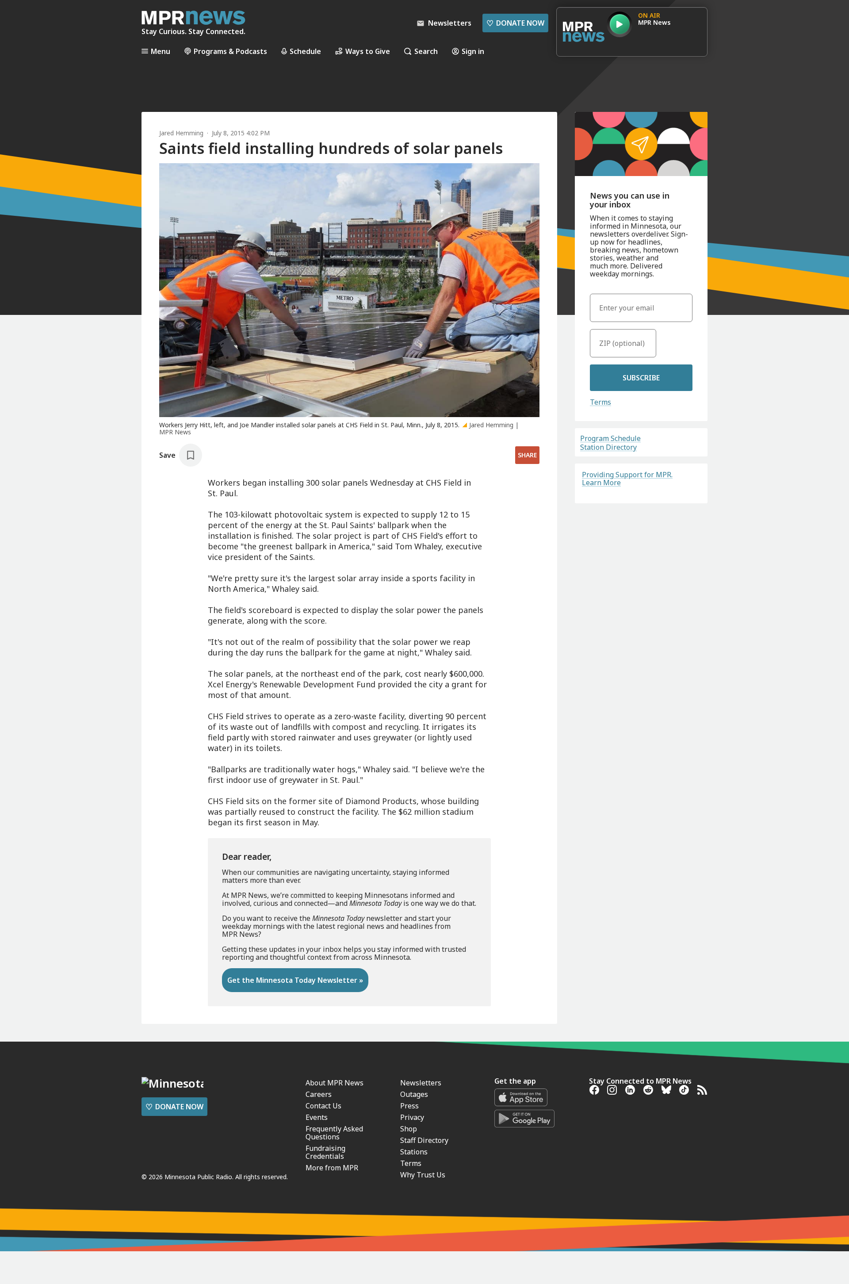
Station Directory (608, 447)
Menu (160, 51)
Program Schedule (610, 438)
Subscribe (641, 378)
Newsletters (420, 1083)
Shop (408, 1129)
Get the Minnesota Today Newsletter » (295, 980)
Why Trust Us (422, 1175)
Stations (414, 1152)
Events (317, 1117)
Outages (414, 1094)
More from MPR (332, 1168)
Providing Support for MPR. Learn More (627, 478)
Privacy (412, 1117)
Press (409, 1106)
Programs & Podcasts (230, 51)
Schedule (305, 51)
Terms (600, 402)
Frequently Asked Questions (334, 1133)
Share (527, 455)
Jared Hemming (181, 133)
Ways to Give (367, 51)
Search (426, 51)
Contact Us (323, 1106)
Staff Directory (424, 1140)
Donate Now (515, 23)
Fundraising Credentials (325, 1152)
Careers (319, 1094)
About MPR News (334, 1083)
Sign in (473, 51)
